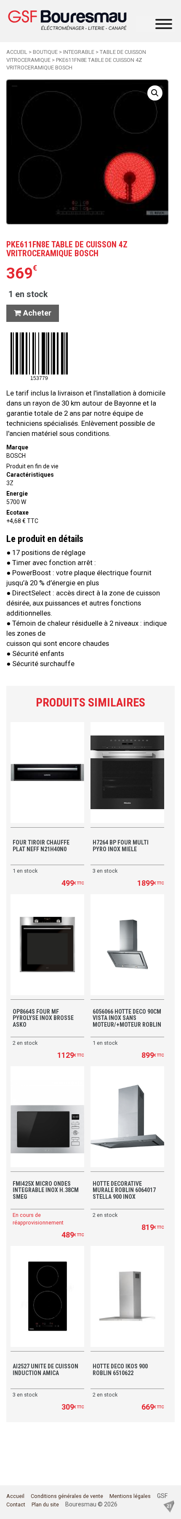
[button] (154, 93)
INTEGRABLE (78, 52)
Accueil (16, 52)
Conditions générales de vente (67, 1496)
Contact (15, 1504)
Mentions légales (130, 1496)
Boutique (45, 52)
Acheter (36, 312)
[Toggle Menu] (163, 24)
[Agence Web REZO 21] (169, 1505)
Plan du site (45, 1504)
